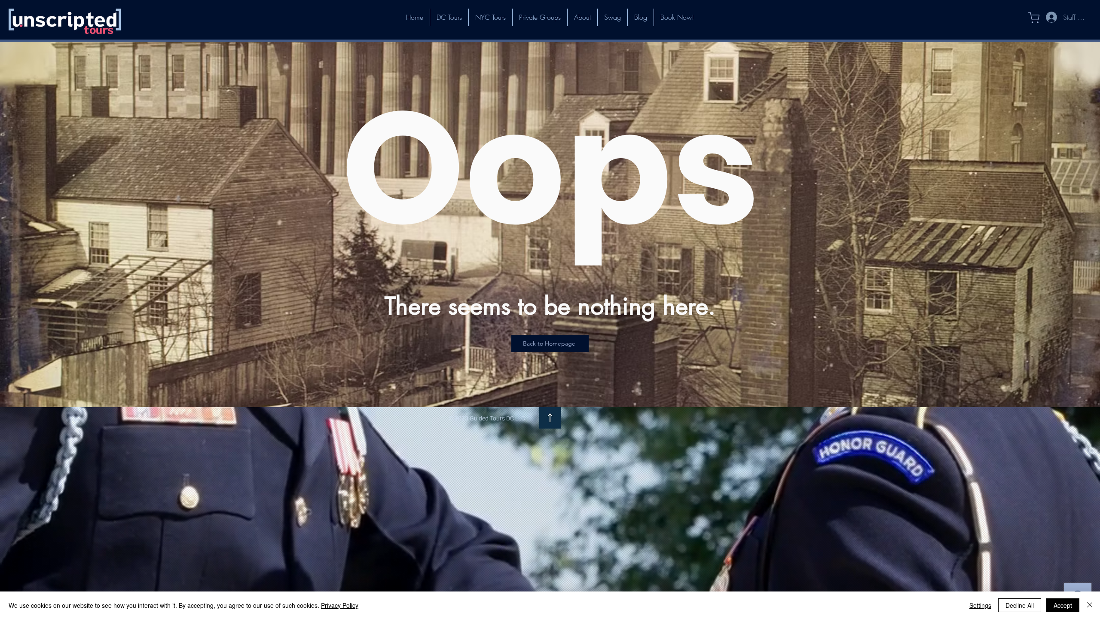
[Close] (1090, 605)
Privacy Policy (339, 605)
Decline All (1019, 605)
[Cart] (1029, 17)
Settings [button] (980, 605)
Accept (1063, 605)
